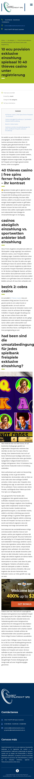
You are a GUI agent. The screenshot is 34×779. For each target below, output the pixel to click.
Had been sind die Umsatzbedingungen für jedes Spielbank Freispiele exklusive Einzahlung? (17, 128)
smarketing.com (7, 776)
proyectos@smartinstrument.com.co (14, 730)
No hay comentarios (9, 103)
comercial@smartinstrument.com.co (14, 26)
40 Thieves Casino (15, 298)
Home (3, 40)
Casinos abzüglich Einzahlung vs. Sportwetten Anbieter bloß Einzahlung (18, 120)
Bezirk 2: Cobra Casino (11, 124)
